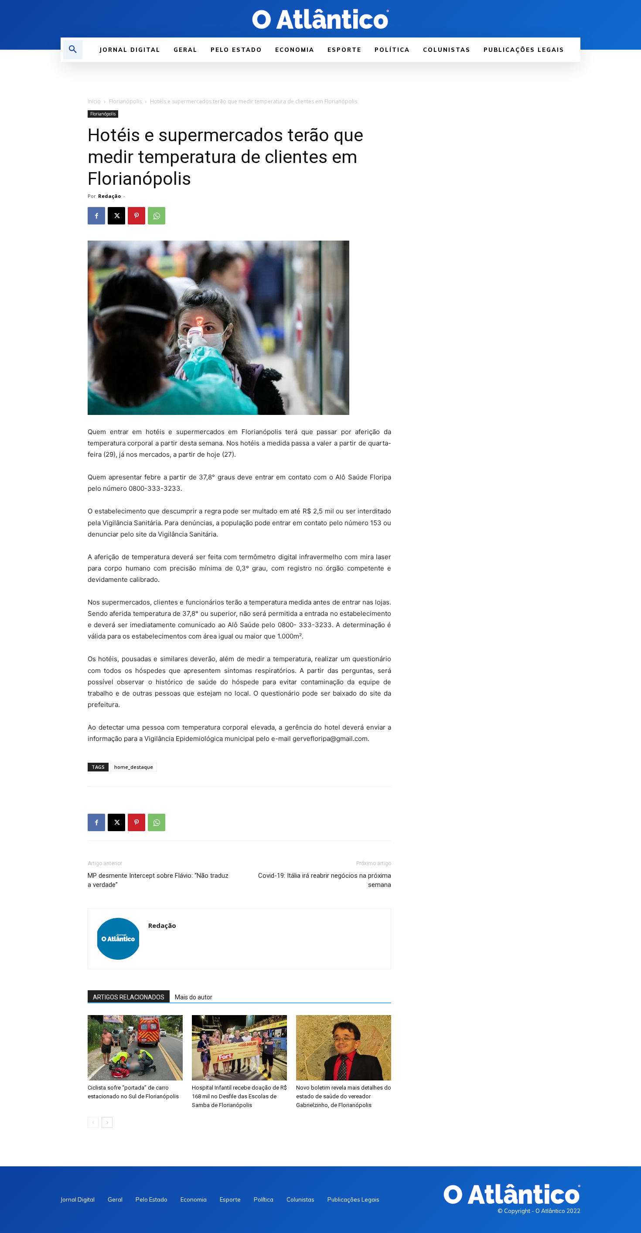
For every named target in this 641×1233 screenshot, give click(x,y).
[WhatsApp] (156, 215)
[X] (116, 215)
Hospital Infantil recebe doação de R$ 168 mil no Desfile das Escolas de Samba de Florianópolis (239, 1096)
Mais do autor (193, 997)
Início (94, 101)
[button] (72, 49)
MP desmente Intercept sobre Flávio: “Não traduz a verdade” (158, 880)
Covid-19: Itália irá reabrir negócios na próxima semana (324, 880)
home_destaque (133, 767)
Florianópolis (125, 101)
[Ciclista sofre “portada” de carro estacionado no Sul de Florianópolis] (135, 1047)
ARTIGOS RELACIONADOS (128, 997)
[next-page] (107, 1122)
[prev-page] (93, 1122)
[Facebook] (96, 215)
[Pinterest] (136, 215)
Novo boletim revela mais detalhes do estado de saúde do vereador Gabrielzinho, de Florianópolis (343, 1096)
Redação (109, 196)
